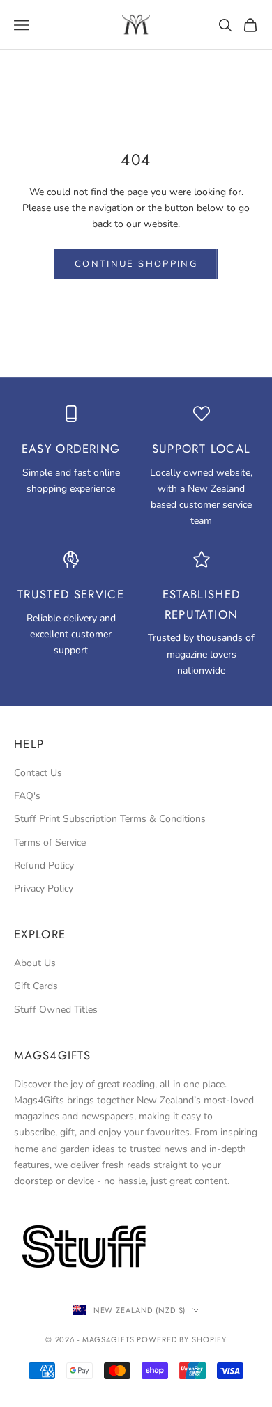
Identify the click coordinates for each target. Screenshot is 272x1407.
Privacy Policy (43, 888)
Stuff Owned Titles (56, 1009)
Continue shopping (136, 264)
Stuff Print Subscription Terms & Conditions (110, 818)
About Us (35, 963)
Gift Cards (36, 986)
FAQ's (27, 795)
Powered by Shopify (182, 1339)
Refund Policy (44, 865)
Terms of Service (50, 842)
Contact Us (38, 772)
